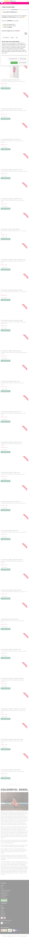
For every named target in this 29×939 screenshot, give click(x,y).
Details (12, 37)
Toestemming (6, 37)
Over (17, 37)
